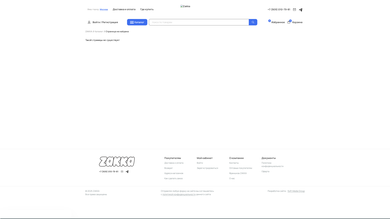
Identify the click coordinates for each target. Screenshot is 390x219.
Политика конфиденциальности (273, 164)
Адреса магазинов (173, 173)
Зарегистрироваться (207, 168)
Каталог (99, 31)
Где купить (147, 9)
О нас (232, 178)
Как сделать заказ (173, 178)
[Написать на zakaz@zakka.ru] (294, 9)
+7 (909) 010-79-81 (279, 9)
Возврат (168, 168)
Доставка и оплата (124, 9)
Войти (200, 162)
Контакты (234, 162)
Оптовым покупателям (240, 168)
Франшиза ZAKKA (238, 173)
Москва (104, 9)
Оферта (265, 171)
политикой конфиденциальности (179, 194)
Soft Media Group (296, 190)
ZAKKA (88, 31)
